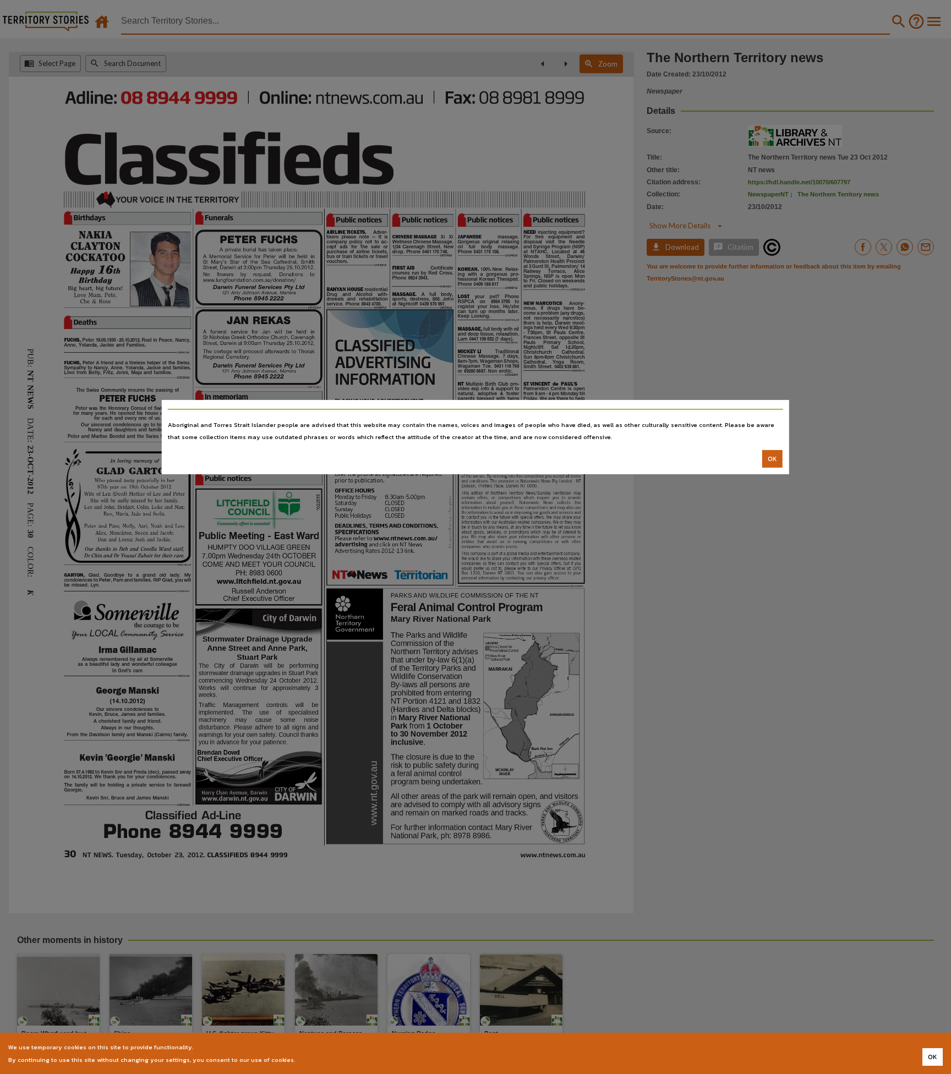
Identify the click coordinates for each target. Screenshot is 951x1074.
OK (772, 459)
